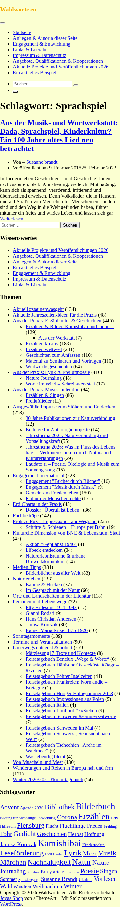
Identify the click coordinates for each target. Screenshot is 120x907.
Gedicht (24, 834)
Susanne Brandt (59, 879)
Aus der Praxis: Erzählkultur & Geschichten (57, 320)
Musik (107, 853)
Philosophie (70, 872)
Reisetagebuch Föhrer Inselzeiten (59, 676)
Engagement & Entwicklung (41, 44)
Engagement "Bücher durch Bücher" (63, 481)
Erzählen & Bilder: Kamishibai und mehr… (70, 326)
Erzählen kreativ (42, 343)
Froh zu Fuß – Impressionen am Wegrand (55, 521)
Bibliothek (60, 807)
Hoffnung (94, 834)
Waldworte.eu (18, 9)
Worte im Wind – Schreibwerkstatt (60, 383)
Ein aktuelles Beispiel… (37, 72)
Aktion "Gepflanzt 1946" (51, 544)
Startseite (22, 32)
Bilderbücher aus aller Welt (53, 573)
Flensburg (30, 825)
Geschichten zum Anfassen (53, 355)
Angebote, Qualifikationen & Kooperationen (58, 61)
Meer (90, 853)
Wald (6, 886)
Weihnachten (47, 886)
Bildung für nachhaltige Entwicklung (28, 818)
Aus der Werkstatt (56, 338)
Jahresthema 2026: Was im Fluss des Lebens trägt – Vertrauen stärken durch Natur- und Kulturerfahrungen (70, 452)
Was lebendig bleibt (45, 756)
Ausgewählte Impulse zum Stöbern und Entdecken (64, 406)
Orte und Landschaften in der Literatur (52, 596)
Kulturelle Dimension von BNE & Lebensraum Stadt (66, 533)
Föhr (6, 833)
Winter (73, 885)
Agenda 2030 (32, 808)
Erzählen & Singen (45, 395)
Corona (67, 817)
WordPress (11, 904)
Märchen (13, 862)
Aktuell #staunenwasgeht (38, 309)
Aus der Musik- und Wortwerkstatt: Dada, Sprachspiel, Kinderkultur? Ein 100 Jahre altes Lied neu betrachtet (59, 136)
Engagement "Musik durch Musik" (61, 487)
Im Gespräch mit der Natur (53, 590)
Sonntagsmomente (31, 636)
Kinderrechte (93, 845)
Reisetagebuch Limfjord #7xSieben (61, 710)
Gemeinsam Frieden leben (52, 492)
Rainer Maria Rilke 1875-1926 (57, 630)
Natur (81, 862)
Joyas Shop (11, 898)
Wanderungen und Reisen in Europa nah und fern (63, 768)
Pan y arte (50, 871)
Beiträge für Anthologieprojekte (58, 429)
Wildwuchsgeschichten (49, 366)
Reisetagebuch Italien (47, 705)
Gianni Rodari (40, 613)
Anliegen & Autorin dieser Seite (45, 38)
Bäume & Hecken (44, 584)
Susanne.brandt (41, 162)
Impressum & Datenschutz (39, 55)
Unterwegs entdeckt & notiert (42, 647)
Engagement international (38, 475)
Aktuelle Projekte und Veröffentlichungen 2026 (60, 66)
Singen (108, 871)
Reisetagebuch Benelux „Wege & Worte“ (67, 659)
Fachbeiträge (26, 515)
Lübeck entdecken (44, 550)
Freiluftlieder (39, 401)
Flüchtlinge (73, 826)
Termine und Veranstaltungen (42, 641)
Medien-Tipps (27, 567)
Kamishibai (59, 843)
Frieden (94, 826)
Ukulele (85, 879)
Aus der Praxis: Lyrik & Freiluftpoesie (51, 372)
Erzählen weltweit (44, 349)
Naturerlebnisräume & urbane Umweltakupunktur (55, 558)
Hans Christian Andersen (51, 619)
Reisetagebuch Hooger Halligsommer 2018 (69, 693)
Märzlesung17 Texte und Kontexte (61, 653)
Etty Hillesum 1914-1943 (51, 607)
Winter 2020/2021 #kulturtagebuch (48, 779)
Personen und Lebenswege (40, 601)
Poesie (89, 871)
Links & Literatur (30, 49)
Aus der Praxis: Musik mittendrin (46, 389)
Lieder (58, 854)
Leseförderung (22, 853)
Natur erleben (26, 578)
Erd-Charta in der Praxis (37, 504)
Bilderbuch (95, 806)
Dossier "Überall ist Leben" (54, 510)
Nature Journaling (44, 378)
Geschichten (52, 834)
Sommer (8, 879)
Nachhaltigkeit (49, 862)
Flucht (52, 826)
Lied (48, 854)
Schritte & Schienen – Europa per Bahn (66, 527)
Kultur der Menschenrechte (53, 498)
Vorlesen (105, 878)
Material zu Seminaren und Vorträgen (63, 361)
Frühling (110, 826)
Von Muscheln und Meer (38, 762)
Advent (9, 806)
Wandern (22, 886)
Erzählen (94, 816)
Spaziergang (29, 879)
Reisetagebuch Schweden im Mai (59, 728)
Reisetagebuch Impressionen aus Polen (65, 699)
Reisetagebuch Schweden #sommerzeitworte (71, 716)
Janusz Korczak (42, 624)
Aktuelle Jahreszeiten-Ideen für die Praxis (55, 315)
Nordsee (33, 872)
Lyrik (73, 852)
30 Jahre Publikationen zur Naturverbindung (70, 418)
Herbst (75, 834)
